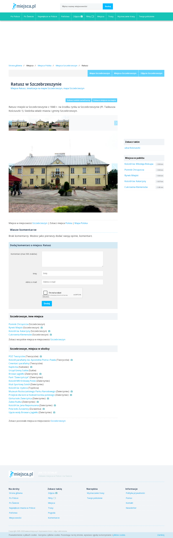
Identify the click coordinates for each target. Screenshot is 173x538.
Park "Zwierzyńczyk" (19, 377)
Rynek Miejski (16, 327)
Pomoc (129, 498)
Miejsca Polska (44, 65)
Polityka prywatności (135, 493)
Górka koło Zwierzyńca (20, 398)
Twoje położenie (146, 16)
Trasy (111, 16)
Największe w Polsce (47, 16)
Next (116, 123)
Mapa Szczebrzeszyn (100, 73)
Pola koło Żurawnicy (19, 408)
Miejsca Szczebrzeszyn (66, 65)
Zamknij (160, 535)
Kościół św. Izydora (18, 387)
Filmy (88, 16)
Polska (68, 223)
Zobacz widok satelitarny (78, 100)
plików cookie (119, 535)
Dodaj (47, 303)
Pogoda (51, 512)
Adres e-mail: (31, 282)
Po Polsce (15, 16)
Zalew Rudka (15, 401)
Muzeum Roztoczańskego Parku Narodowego (32, 391)
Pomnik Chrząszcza (18, 324)
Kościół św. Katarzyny (19, 331)
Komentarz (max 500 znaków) (24, 254)
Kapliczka (13, 366)
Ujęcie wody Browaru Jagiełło (23, 412)
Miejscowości (15, 517)
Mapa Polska (81, 223)
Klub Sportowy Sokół (19, 384)
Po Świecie (29, 16)
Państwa (65, 16)
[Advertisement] (86, 43)
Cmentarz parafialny (19, 363)
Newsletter (131, 507)
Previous (10, 123)
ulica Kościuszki (132, 147)
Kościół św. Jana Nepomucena (24, 405)
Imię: (35, 273)
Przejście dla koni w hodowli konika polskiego (32, 394)
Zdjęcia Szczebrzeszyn (151, 73)
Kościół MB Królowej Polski (22, 380)
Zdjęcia (76, 16)
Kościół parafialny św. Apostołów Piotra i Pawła (32, 359)
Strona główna (15, 65)
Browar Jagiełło (16, 373)
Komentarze (54, 517)
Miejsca (100, 16)
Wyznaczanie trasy (126, 16)
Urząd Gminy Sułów (18, 370)
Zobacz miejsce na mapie (104, 100)
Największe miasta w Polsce (22, 507)
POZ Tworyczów (17, 356)
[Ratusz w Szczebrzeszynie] (63, 171)
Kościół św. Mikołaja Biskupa (138, 163)
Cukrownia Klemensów (20, 334)
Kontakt (129, 502)
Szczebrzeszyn (40, 223)
